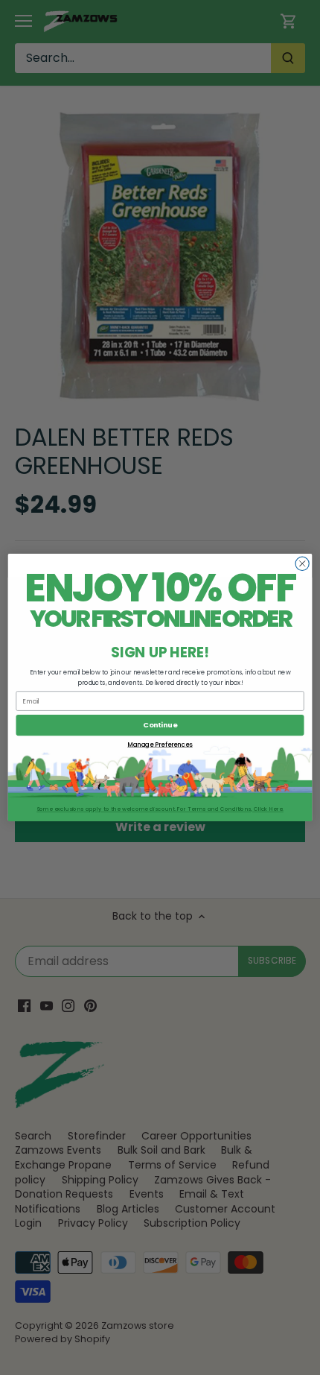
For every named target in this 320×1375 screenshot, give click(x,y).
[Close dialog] (302, 563)
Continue (160, 725)
